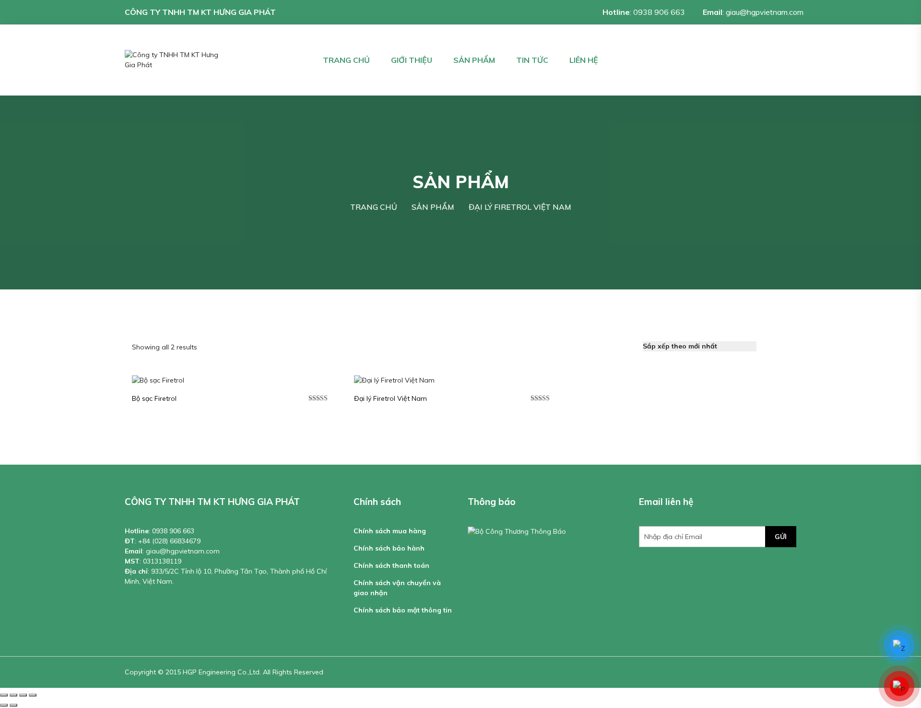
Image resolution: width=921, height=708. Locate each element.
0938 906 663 (659, 12)
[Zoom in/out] (32, 695)
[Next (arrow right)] (13, 705)
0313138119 (162, 561)
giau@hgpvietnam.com (764, 12)
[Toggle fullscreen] (23, 695)
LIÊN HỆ (583, 60)
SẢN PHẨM (474, 60)
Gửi (781, 536)
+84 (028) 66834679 (169, 541)
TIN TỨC (532, 60)
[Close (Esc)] (4, 695)
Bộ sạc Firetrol (154, 398)
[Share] (13, 695)
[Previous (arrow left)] (4, 705)
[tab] (769, 346)
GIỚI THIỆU (411, 60)
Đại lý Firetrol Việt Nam (390, 398)
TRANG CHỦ (346, 60)
